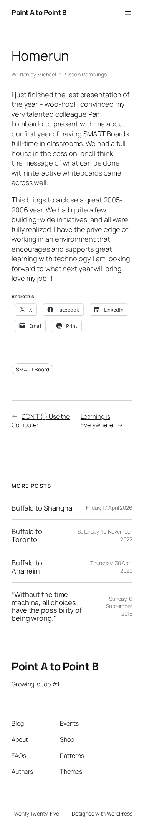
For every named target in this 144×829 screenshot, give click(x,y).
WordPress (119, 813)
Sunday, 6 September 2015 (119, 606)
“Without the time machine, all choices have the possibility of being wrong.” (47, 606)
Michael (46, 74)
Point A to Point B (39, 12)
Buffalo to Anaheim (27, 567)
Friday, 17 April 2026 (109, 507)
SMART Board (32, 369)
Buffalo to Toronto (27, 535)
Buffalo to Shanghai (43, 508)
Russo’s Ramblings (85, 74)
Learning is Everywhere (97, 420)
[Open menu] (127, 12)
